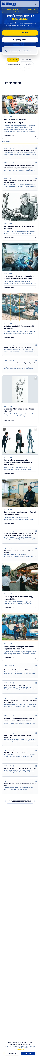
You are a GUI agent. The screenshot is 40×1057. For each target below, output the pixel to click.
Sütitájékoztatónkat (19, 1049)
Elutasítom (12, 1053)
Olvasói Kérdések (14, 64)
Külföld (29, 69)
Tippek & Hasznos (14, 69)
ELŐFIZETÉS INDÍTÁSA (20, 33)
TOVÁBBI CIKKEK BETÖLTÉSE (20, 801)
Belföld (29, 64)
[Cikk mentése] (35, 98)
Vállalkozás (26, 59)
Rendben (28, 1053)
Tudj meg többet (20, 40)
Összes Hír (13, 59)
